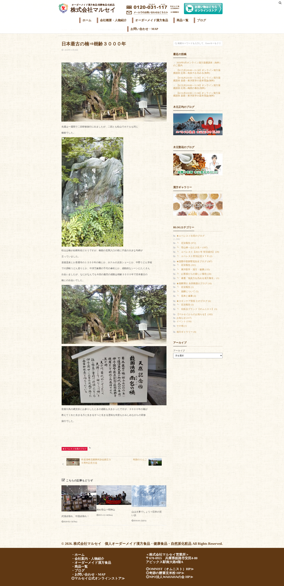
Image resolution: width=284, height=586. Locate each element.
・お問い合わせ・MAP (88, 574)
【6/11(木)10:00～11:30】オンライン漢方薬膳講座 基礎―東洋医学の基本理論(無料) (196, 94)
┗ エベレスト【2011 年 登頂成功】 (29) (198, 252)
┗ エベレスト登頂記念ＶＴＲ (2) (194, 256)
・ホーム (78, 555)
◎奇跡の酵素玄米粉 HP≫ (165, 573)
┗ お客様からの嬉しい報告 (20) (194, 274)
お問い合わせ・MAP (144, 29)
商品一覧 (183, 20)
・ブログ (78, 570)
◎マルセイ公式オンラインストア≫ (98, 578)
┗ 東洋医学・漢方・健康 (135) (193, 269)
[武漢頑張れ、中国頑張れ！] (78, 498)
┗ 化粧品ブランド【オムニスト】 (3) (197, 309)
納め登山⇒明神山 (105, 510)
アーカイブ (179, 351)
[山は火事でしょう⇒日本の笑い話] (148, 496)
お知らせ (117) (184, 318)
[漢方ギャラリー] (198, 204)
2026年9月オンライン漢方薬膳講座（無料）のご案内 (197, 64)
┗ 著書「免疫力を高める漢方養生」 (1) (198, 278)
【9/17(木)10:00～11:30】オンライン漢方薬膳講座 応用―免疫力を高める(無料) (196, 71)
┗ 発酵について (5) (187, 291)
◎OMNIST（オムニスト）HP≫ (170, 569)
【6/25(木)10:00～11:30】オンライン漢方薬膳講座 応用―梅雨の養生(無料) (196, 87)
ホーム (87, 20)
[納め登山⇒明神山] (113, 495)
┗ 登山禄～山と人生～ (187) (192, 247)
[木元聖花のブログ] (198, 164)
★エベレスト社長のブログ (74, 449)
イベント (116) (184, 321)
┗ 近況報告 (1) (185, 287)
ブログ (201, 20)
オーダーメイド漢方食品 (151, 20)
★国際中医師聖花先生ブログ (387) (194, 261)
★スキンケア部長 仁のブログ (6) (194, 301)
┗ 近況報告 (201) (186, 265)
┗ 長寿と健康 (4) (186, 296)
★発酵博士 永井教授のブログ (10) (194, 283)
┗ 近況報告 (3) (185, 305)
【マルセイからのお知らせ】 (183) (195, 314)
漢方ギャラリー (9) (186, 332)
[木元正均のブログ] (198, 124)
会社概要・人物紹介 (113, 20)
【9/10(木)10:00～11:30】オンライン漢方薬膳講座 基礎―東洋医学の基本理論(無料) (196, 79)
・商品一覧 (79, 566)
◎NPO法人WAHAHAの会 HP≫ (169, 577)
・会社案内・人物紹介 (87, 559)
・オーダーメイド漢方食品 (91, 562)
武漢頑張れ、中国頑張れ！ (75, 516)
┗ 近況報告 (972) (186, 243)
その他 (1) (182, 326)
